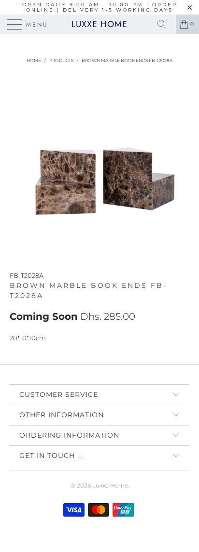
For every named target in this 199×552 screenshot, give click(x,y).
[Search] (165, 24)
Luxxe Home (99, 24)
